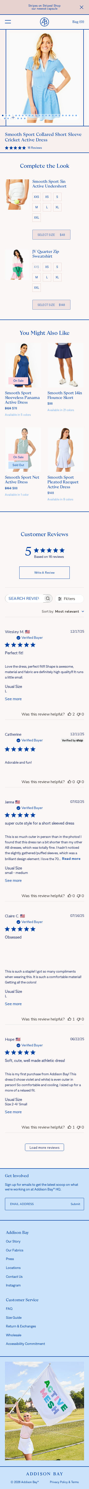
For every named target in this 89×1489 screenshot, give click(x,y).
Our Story (13, 1241)
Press (10, 1259)
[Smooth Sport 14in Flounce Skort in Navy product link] (66, 365)
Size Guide (14, 1317)
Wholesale (13, 1335)
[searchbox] (24, 598)
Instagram (13, 1285)
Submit (75, 1204)
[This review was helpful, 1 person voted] (69, 1019)
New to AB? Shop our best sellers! (44, 7)
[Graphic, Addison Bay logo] (44, 1474)
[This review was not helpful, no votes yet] (78, 714)
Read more (71, 858)
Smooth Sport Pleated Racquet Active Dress (63, 482)
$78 (11, 408)
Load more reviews (45, 1147)
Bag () (78, 22)
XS (47, 197)
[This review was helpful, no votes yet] (69, 782)
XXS (36, 197)
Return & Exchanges (21, 1326)
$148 (50, 492)
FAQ (9, 1309)
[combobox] (63, 611)
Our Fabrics (14, 1250)
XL (57, 207)
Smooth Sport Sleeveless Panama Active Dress (22, 397)
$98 (50, 403)
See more (13, 699)
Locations (13, 1268)
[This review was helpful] (69, 714)
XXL (36, 217)
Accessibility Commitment (25, 1344)
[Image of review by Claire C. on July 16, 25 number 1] (15, 953)
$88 (11, 488)
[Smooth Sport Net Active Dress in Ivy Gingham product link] (23, 449)
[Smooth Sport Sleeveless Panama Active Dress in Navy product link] (23, 365)
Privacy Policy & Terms (64, 1482)
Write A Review (44, 572)
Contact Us (14, 1277)
